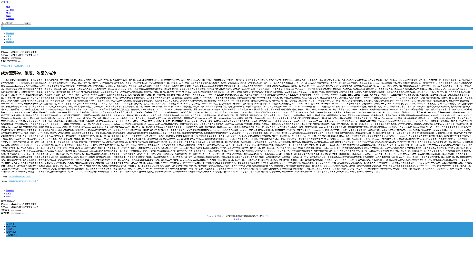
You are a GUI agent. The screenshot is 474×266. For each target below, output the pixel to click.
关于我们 (10, 10)
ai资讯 (8, 13)
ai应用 (8, 16)
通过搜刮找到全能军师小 (20, 176)
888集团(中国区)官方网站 (12, 66)
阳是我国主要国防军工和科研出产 (24, 181)
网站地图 (237, 219)
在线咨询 (10, 229)
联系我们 (10, 19)
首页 (8, 7)
